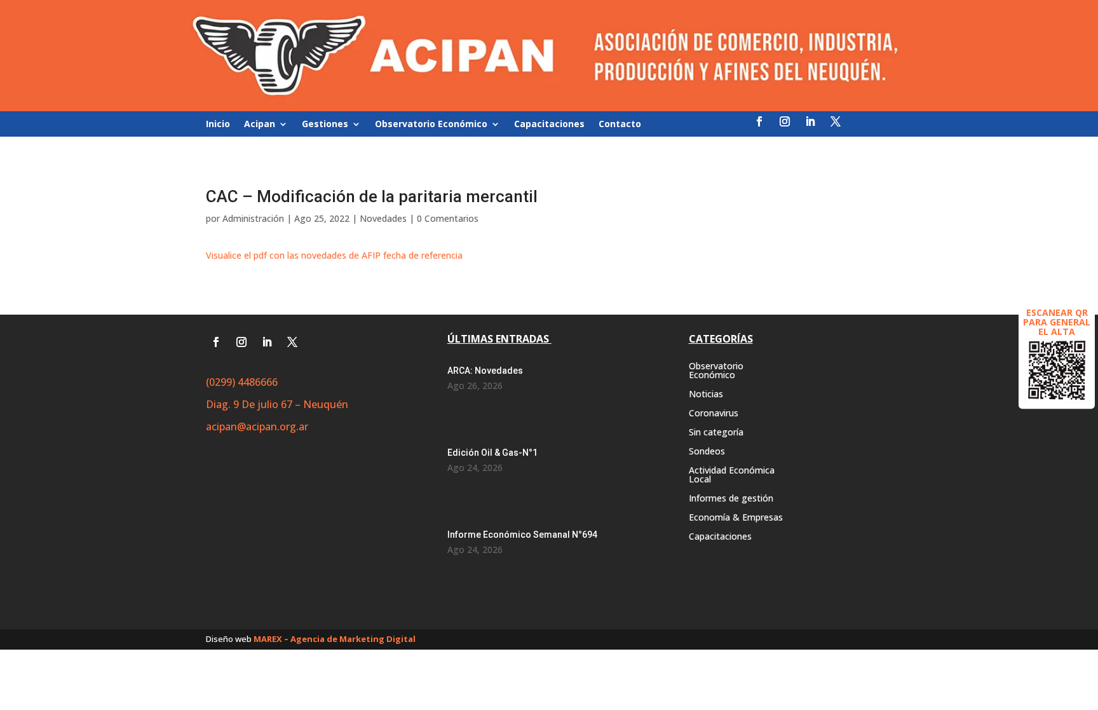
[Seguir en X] (835, 121)
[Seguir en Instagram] (785, 121)
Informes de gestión (731, 499)
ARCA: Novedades (485, 370)
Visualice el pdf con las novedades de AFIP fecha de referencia (334, 255)
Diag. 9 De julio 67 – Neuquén (277, 404)
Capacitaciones (549, 124)
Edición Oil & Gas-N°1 (492, 452)
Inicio (218, 124)
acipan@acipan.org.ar (257, 427)
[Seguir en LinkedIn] (810, 121)
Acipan (259, 124)
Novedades (383, 218)
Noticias (706, 395)
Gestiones (325, 124)
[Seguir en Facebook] (759, 121)
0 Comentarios (447, 218)
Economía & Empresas (736, 518)
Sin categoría (716, 433)
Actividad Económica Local (732, 475)
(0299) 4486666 (242, 382)
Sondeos (707, 452)
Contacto (620, 124)
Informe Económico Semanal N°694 (522, 534)
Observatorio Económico (431, 124)
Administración (253, 218)
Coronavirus (713, 414)
